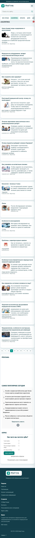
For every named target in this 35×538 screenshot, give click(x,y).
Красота (22, 18)
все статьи (5, 18)
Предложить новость (18, 421)
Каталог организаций (7, 492)
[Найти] (32, 11)
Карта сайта (4, 510)
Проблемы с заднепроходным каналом (14, 240)
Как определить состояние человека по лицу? (16, 283)
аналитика (14, 18)
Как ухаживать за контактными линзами (14, 164)
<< (2, 350)
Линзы (4, 203)
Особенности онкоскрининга (11, 221)
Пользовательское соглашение (10, 508)
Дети (28, 18)
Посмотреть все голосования (17, 460)
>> (30, 350)
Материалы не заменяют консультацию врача (17, 1)
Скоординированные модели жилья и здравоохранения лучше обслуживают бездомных (15, 410)
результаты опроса (17, 456)
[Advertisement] (17, 371)
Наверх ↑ (4, 535)
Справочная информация (8, 495)
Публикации (4, 489)
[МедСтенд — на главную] (8, 6)
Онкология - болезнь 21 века (11, 184)
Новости (3, 486)
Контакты (3, 505)
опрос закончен (9, 453)
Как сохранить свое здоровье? (11, 77)
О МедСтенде (5, 502)
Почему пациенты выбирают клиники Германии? (17, 143)
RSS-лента (4, 524)
